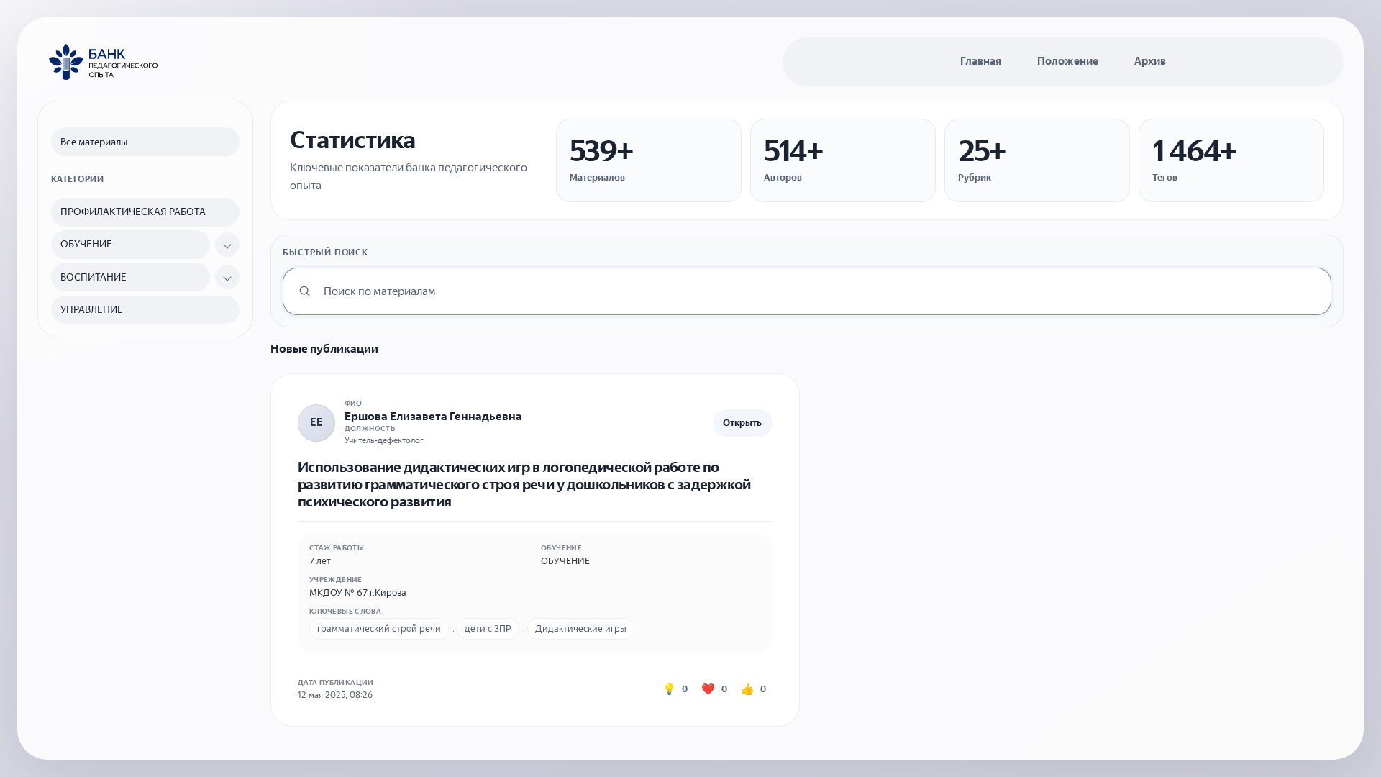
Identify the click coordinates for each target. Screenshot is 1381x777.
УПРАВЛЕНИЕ (91, 310)
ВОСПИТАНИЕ (93, 277)
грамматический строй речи (379, 628)
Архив (1150, 61)
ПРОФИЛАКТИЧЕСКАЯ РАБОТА (133, 212)
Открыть (742, 422)
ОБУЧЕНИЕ (86, 244)
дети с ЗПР (488, 628)
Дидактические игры (580, 628)
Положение (1067, 61)
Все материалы (93, 142)
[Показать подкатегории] (227, 244)
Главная (980, 61)
